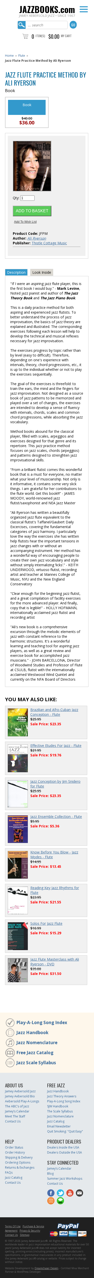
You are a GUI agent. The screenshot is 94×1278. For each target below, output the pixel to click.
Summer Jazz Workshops (64, 1178)
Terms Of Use (13, 1226)
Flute (21, 55)
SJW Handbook (57, 1106)
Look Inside (41, 272)
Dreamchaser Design (46, 1268)
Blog (50, 1173)
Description (16, 272)
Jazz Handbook (32, 1032)
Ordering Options (17, 1162)
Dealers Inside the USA (63, 1147)
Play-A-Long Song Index (41, 1022)
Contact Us (13, 1121)
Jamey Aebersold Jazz (20, 1091)
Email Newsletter (59, 1126)
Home (9, 55)
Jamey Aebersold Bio (20, 1096)
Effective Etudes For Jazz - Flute (55, 745)
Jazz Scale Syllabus (36, 1063)
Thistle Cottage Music (49, 243)
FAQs (9, 1172)
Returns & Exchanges (19, 1167)
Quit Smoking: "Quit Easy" (65, 1131)
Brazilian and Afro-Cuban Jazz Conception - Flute (54, 712)
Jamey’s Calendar (17, 1111)
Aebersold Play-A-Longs (22, 1101)
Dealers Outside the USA (64, 1152)
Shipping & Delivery (19, 1157)
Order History (15, 1152)
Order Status (14, 1147)
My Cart (66, 36)
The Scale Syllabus (60, 1111)
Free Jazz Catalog (34, 1052)
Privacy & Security (30, 1230)
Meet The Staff (15, 1116)
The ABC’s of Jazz (17, 1106)
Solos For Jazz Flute (46, 923)
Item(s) (40, 36)
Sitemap (24, 1235)
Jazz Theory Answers (61, 1096)
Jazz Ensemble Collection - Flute (56, 816)
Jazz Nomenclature (36, 1042)
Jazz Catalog (55, 1121)
